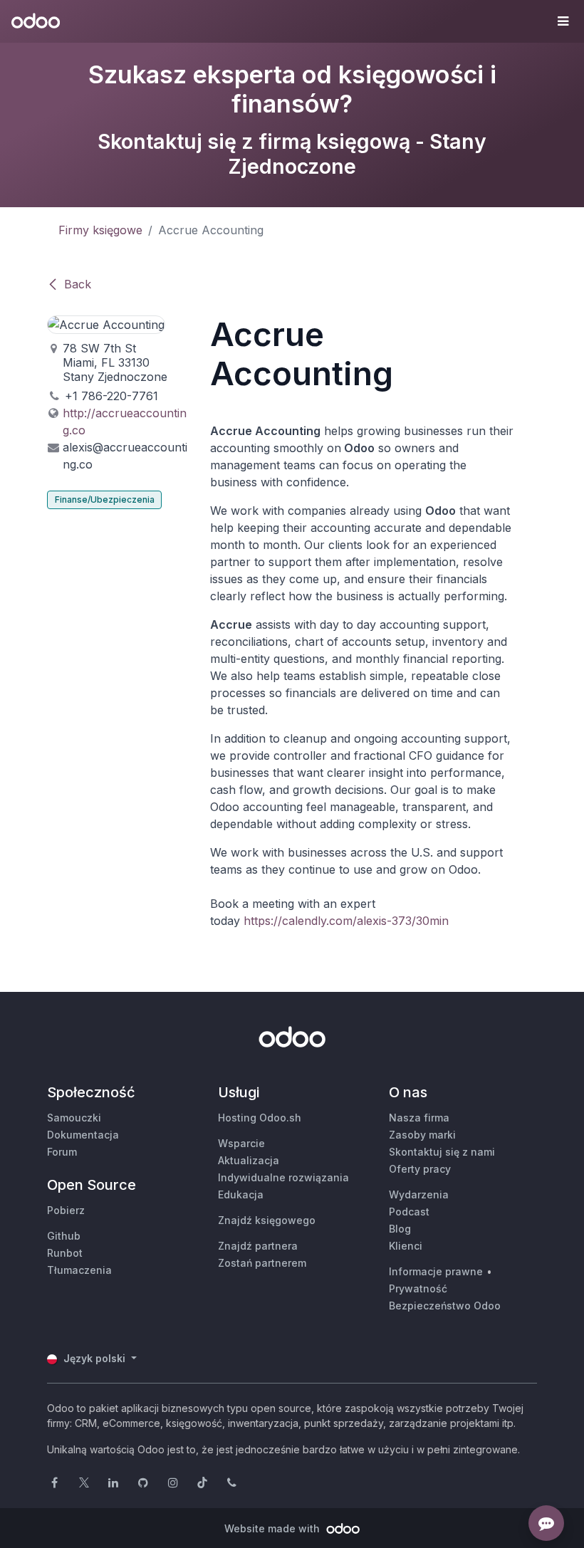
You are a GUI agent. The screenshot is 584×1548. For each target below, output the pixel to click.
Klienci (405, 1246)
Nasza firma (419, 1118)
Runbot (65, 1253)
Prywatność (418, 1288)
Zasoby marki (422, 1135)
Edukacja (241, 1194)
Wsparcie (241, 1143)
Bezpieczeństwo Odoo (445, 1305)
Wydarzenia (419, 1194)
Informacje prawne (436, 1271)
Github (63, 1236)
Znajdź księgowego (267, 1220)
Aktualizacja (248, 1160)
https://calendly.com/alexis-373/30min (346, 921)
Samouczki (74, 1118)
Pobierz (66, 1210)
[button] (562, 21)
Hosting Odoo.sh (259, 1118)
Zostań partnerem (262, 1263)
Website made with (273, 1528)
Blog (400, 1229)
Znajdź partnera (258, 1246)
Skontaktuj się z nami (442, 1152)
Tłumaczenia (79, 1270)
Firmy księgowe (100, 230)
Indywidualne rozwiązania (283, 1177)
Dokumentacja (83, 1135)
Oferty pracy (420, 1169)
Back (77, 284)
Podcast (409, 1212)
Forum (62, 1152)
